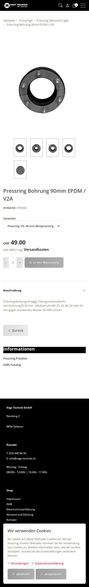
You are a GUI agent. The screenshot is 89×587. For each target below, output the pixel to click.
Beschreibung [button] (12, 290)
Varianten (9, 218)
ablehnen (23, 574)
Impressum (13, 499)
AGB (9, 504)
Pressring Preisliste (15, 358)
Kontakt (11, 520)
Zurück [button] (18, 330)
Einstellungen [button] (20, 563)
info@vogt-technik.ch (22, 458)
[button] (60, 5)
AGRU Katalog (12, 365)
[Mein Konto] (67, 5)
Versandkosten (36, 250)
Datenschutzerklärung (49, 563)
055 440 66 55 (17, 453)
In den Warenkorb (46, 262)
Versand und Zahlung (19, 514)
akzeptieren (53, 574)
